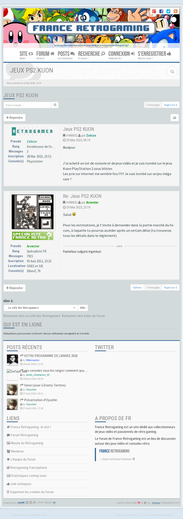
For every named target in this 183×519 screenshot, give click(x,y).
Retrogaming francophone (28, 467)
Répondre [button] (16, 117)
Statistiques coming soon (28, 475)
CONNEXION (119, 54)
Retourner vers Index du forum (83, 316)
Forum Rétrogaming (24, 435)
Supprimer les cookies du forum (31, 492)
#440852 (71, 135)
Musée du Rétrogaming (26, 443)
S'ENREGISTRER (152, 54)
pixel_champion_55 (38, 374)
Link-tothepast (20, 484)
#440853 (71, 202)
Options (137, 287)
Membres (17, 451)
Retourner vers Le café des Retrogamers (31, 316)
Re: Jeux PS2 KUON (82, 196)
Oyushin (31, 389)
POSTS (64, 54)
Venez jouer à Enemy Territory (44, 385)
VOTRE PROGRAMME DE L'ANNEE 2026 (50, 356)
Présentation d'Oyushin (40, 400)
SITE (24, 54)
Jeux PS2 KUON (20, 95)
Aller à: (8, 301)
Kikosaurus (33, 360)
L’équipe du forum (23, 459)
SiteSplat (156, 503)
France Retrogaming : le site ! (30, 427)
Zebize (32, 141)
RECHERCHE (89, 54)
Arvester (33, 246)
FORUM (43, 54)
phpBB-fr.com (38, 515)
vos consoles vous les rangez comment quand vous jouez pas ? (67, 370)
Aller (83, 307)
